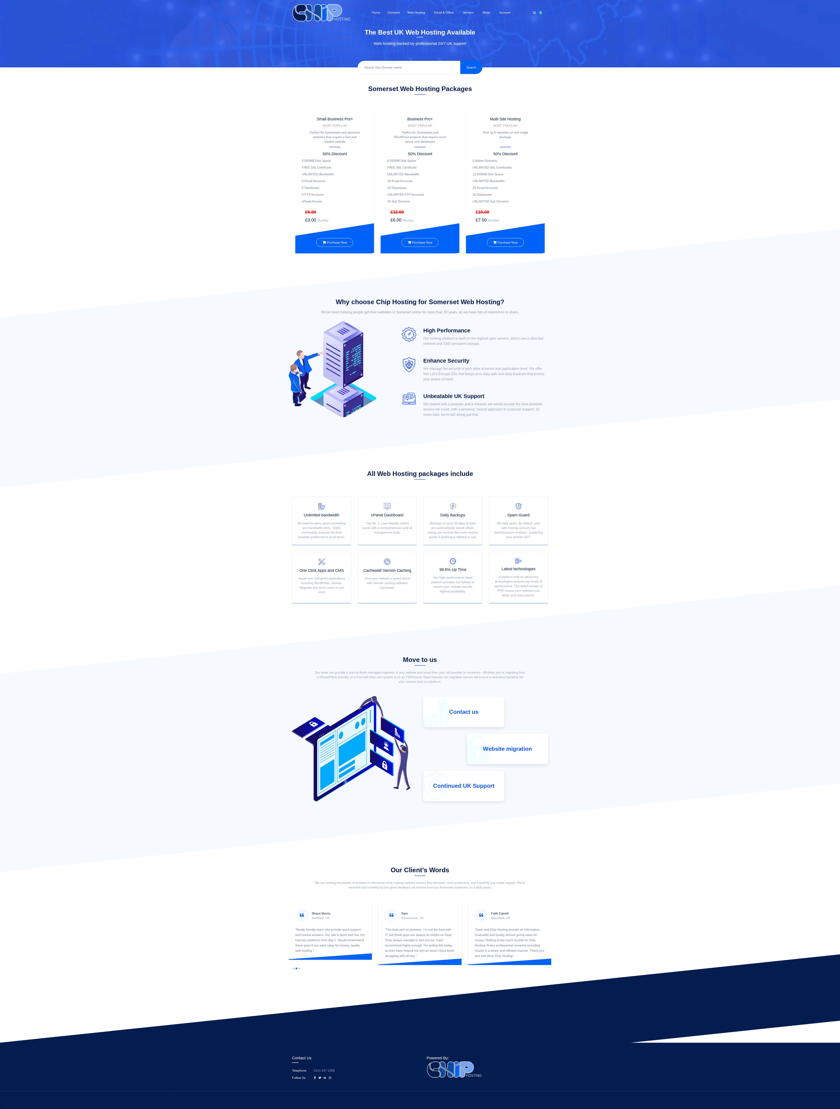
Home (376, 12)
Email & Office (444, 12)
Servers (469, 12)
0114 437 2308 (324, 1070)
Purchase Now (336, 242)
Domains (394, 12)
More (487, 12)
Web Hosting (417, 12)
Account (505, 12)
